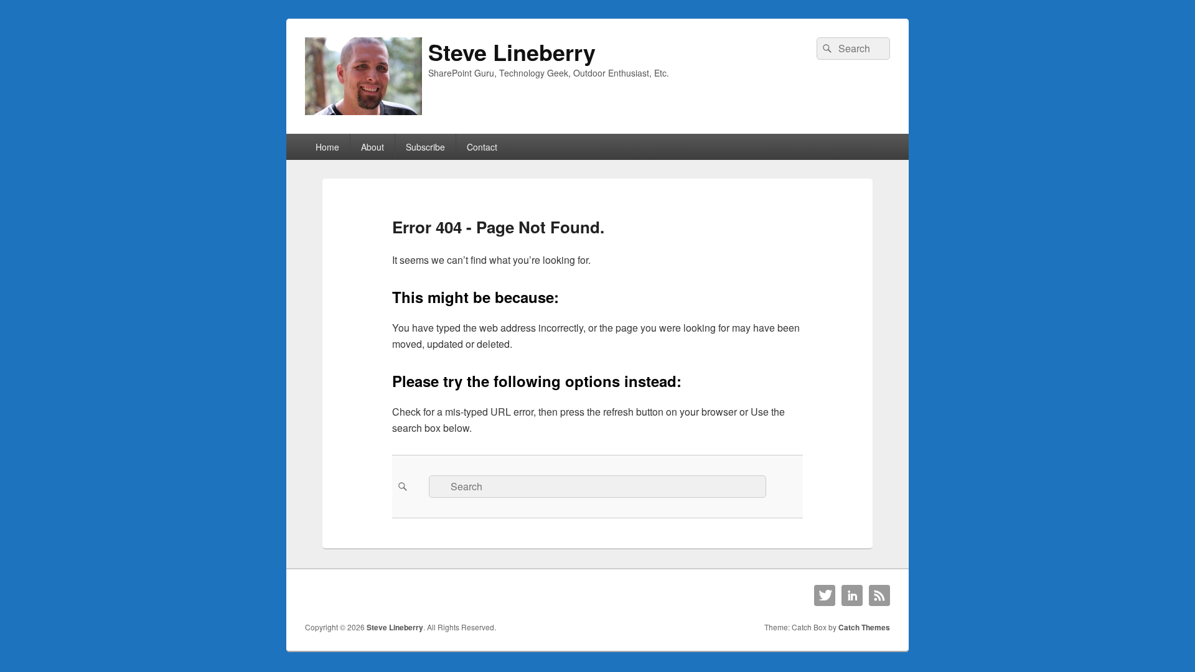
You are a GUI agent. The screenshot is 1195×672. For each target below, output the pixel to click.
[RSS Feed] (879, 595)
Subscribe (425, 147)
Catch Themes (864, 627)
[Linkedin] (852, 595)
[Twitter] (824, 595)
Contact (482, 147)
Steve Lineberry (512, 51)
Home (327, 147)
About (372, 147)
